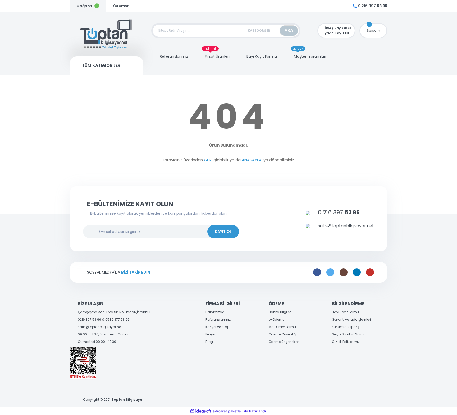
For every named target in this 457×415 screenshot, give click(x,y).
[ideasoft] (200, 411)
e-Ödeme (276, 319)
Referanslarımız (218, 319)
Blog (209, 341)
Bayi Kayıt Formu (345, 312)
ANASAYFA (252, 160)
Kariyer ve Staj (216, 327)
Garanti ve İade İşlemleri (351, 319)
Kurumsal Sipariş (345, 327)
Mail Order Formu (282, 327)
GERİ (208, 160)
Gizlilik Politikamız (345, 341)
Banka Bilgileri (280, 312)
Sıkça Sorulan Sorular (349, 334)
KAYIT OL (223, 231)
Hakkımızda (215, 312)
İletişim (211, 334)
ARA (289, 30)
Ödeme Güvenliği (282, 334)
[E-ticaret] (227, 411)
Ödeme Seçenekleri (284, 341)
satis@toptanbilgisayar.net (100, 327)
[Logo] (106, 34)
